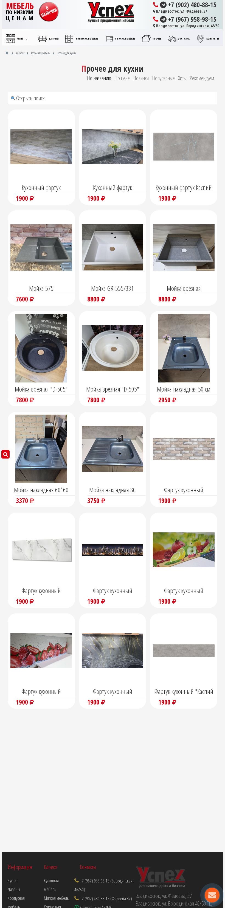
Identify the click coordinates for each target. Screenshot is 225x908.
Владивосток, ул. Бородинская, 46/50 (187, 25)
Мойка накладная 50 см (183, 388)
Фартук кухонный (183, 489)
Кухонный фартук (41, 187)
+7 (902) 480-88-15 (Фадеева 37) (106, 898)
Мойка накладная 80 (112, 489)
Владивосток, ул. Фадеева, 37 (181, 11)
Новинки (141, 78)
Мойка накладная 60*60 (41, 489)
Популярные (163, 78)
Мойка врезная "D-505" (41, 388)
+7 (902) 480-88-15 (191, 4)
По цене (122, 78)
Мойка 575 (41, 288)
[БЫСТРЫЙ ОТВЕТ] (212, 895)
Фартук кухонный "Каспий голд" (183, 692)
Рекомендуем (202, 78)
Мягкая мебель (56, 898)
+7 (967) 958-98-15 (191, 19)
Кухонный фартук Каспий (184, 187)
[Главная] (7, 53)
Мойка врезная (184, 288)
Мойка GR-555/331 (112, 288)
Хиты (182, 78)
